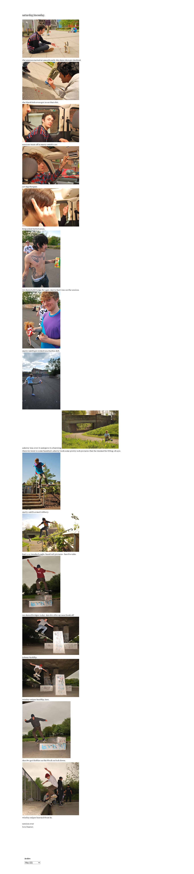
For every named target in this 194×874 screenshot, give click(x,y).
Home (97, 841)
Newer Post (28, 841)
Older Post (166, 841)
